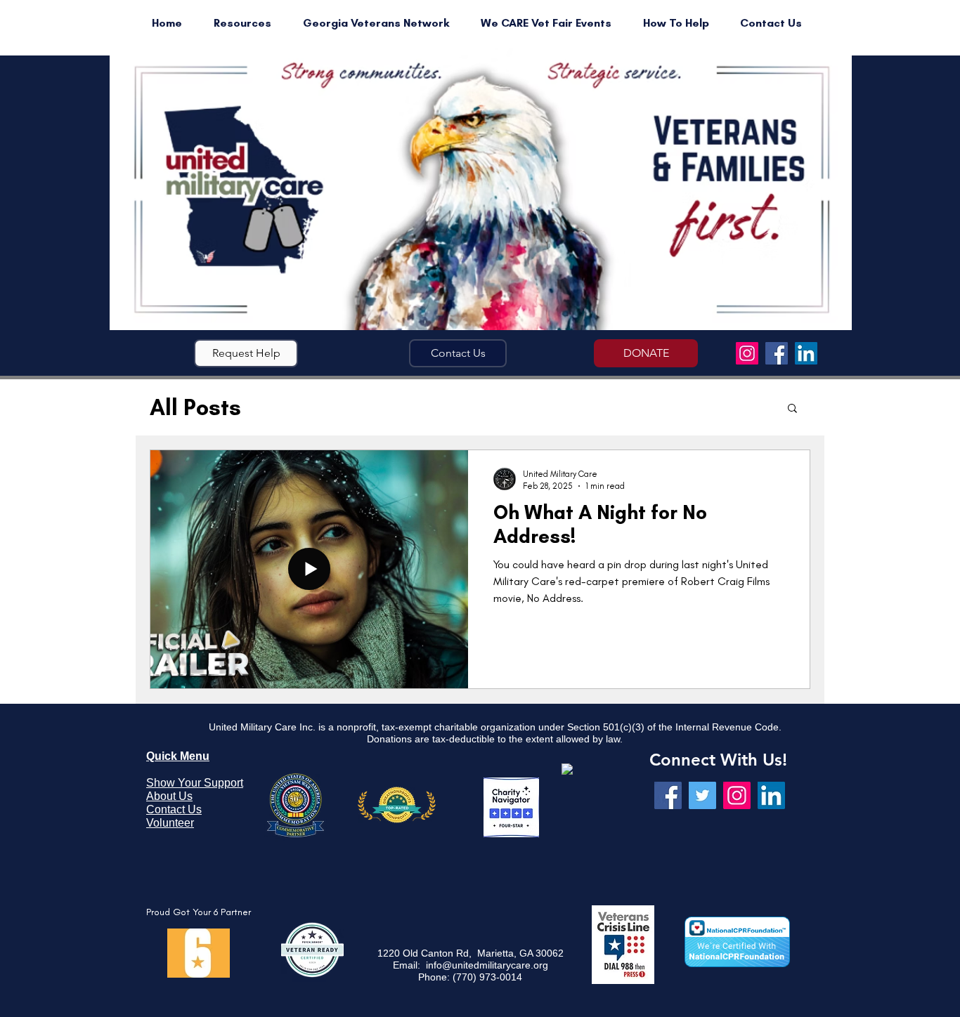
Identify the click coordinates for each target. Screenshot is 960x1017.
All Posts (195, 407)
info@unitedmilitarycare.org (487, 965)
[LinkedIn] (806, 353)
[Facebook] (776, 353)
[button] (246, 353)
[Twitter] (702, 795)
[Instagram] (747, 353)
